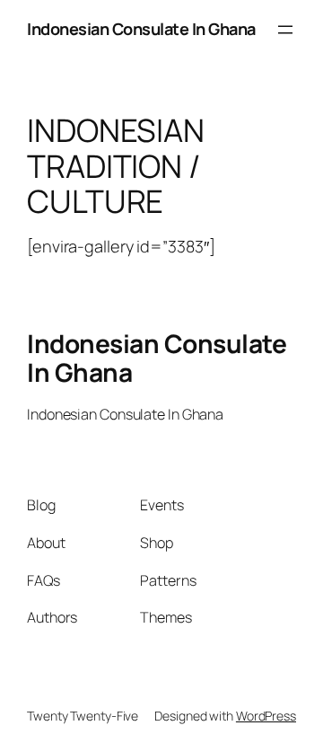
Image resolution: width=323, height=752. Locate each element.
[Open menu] (285, 29)
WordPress (266, 715)
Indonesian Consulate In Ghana (141, 29)
